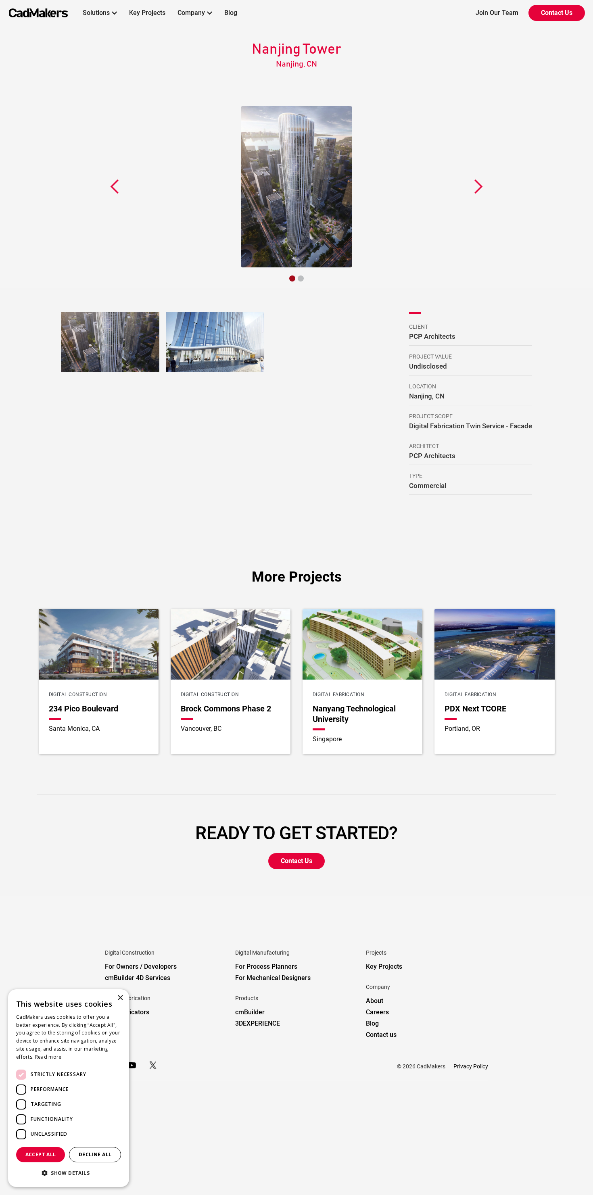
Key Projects (147, 13)
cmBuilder (250, 1012)
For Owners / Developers (141, 966)
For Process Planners (266, 966)
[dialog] (68, 1088)
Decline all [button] (95, 1154)
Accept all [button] (40, 1154)
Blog (230, 13)
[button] (100, 13)
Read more (48, 1056)
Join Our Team (497, 13)
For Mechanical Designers (273, 978)
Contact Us (556, 13)
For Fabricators (127, 1012)
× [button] (120, 998)
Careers (377, 1012)
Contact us (381, 1035)
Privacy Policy (470, 1066)
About (374, 1001)
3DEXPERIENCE (257, 1023)
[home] (34, 13)
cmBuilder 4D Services (137, 978)
